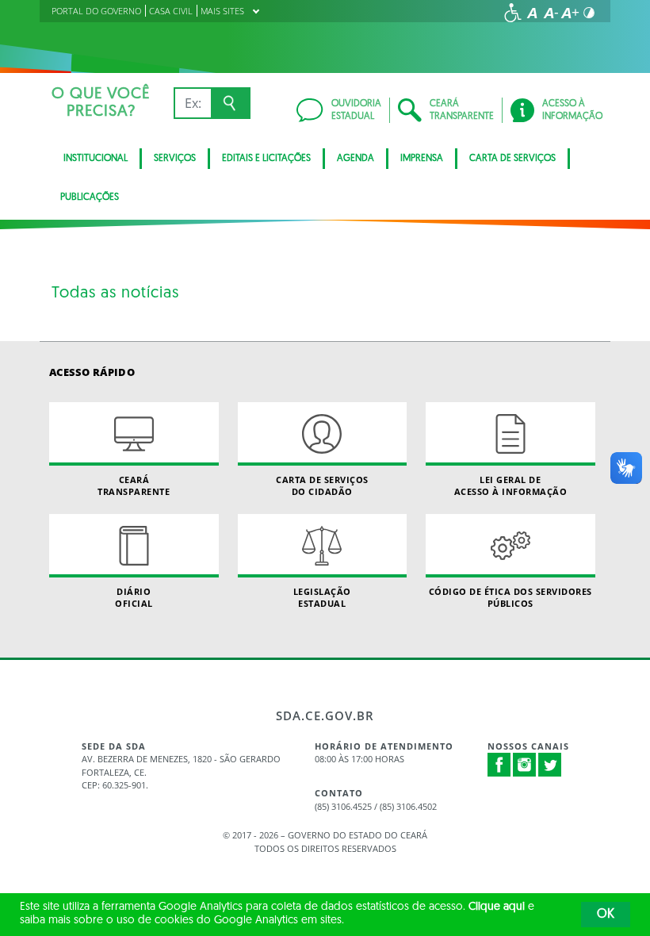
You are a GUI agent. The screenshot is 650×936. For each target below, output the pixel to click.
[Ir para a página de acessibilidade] (512, 12)
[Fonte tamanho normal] (531, 12)
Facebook (499, 765)
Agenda (355, 158)
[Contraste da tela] (588, 12)
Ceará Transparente (134, 485)
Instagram (525, 765)
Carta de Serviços (512, 158)
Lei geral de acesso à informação (511, 485)
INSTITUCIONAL (95, 158)
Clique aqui (496, 907)
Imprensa (421, 158)
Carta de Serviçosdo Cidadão (322, 485)
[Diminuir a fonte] (550, 12)
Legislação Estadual (322, 597)
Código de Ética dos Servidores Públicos (510, 597)
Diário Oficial (134, 597)
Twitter (550, 765)
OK (605, 914)
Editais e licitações (266, 158)
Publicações (89, 197)
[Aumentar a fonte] (569, 12)
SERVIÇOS (175, 158)
